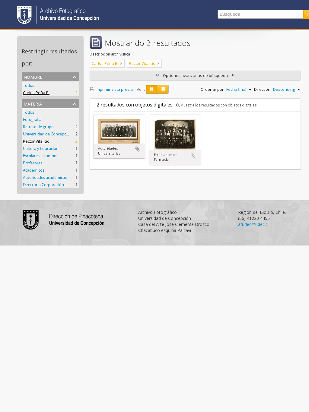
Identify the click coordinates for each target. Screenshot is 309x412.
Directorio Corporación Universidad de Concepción (68, 184)
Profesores (32, 163)
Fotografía (32, 119)
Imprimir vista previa (114, 89)
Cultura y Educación (41, 148)
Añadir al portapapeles (137, 149)
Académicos (33, 170)
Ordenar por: (213, 89)
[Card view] (151, 89)
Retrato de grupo (38, 126)
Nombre (33, 76)
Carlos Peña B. (36, 92)
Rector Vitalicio (36, 141)
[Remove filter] (121, 63)
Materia (33, 103)
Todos (28, 85)
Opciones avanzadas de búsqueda (195, 75)
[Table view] (163, 89)
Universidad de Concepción (47, 134)
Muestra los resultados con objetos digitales (218, 105)
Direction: (262, 89)
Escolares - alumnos (40, 155)
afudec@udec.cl (253, 224)
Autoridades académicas (45, 177)
